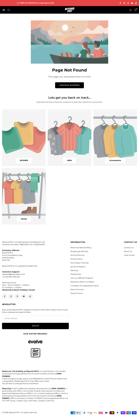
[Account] (130, 10)
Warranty (74, 270)
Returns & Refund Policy (81, 247)
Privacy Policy (76, 259)
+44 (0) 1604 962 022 (11, 277)
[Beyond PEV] (69, 9)
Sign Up (35, 326)
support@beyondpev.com (13, 274)
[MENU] (3, 10)
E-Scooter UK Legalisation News (84, 286)
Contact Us (128, 247)
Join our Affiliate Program (81, 278)
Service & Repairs (78, 267)
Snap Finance (76, 293)
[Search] (8, 10)
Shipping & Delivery (79, 251)
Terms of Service (77, 255)
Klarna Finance (77, 289)
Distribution (75, 274)
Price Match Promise (79, 263)
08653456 (24, 244)
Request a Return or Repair (82, 282)
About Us (128, 251)
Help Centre (129, 255)
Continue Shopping (69, 85)
